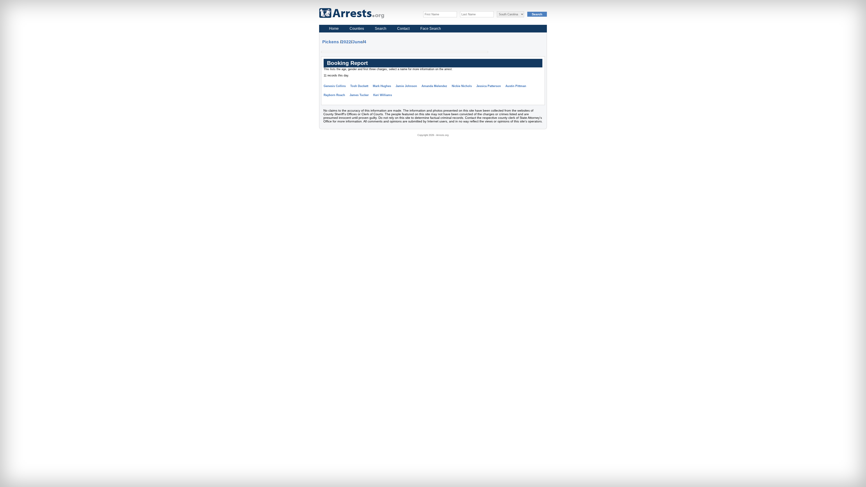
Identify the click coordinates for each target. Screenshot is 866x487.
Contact (403, 28)
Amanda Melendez (434, 86)
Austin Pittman (515, 86)
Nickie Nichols (462, 86)
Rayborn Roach (334, 95)
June (357, 41)
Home (334, 28)
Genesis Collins (335, 86)
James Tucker (359, 95)
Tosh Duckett (359, 86)
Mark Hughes (382, 86)
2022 (346, 41)
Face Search (430, 28)
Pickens (330, 41)
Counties (357, 28)
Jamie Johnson (406, 86)
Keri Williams (382, 95)
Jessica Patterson (488, 86)
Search (380, 28)
